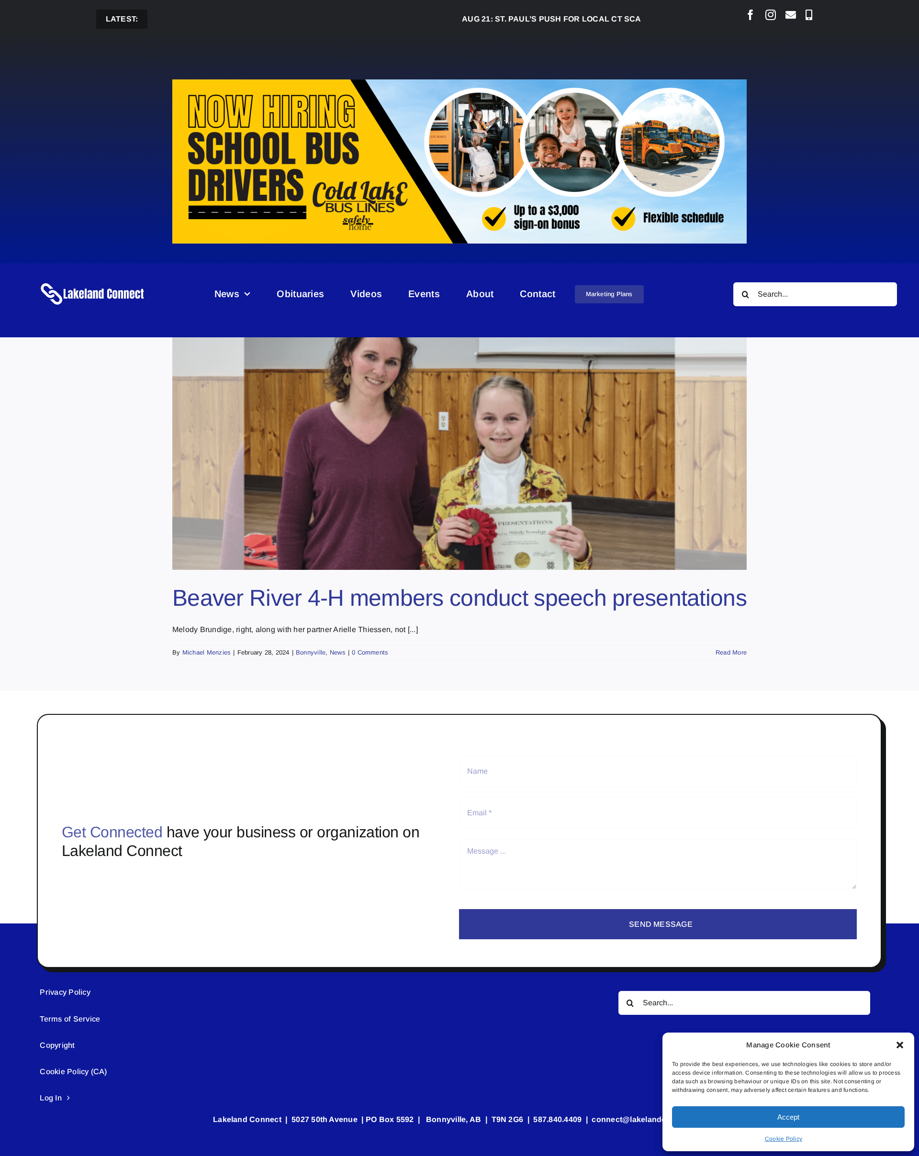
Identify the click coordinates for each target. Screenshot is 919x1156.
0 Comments (370, 652)
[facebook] (750, 15)
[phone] (809, 15)
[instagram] (770, 15)
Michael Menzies (206, 652)
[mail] (790, 15)
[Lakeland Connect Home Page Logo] (92, 282)
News (338, 652)
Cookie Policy (783, 1138)
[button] (900, 1045)
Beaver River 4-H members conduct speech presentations (459, 598)
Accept (788, 1117)
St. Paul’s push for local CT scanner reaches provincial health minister (609, 19)
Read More (731, 652)
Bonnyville (310, 652)
